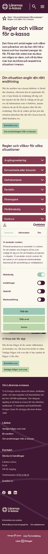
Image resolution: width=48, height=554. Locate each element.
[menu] (42, 6)
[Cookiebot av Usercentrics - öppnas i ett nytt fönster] (34, 225)
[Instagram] (9, 492)
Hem (10, 17)
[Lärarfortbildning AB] (32, 536)
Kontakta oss (10, 125)
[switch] (41, 283)
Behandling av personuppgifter (15, 525)
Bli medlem (7, 434)
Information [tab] (24, 232)
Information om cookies (12, 520)
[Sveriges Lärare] (14, 536)
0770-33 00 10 (23, 474)
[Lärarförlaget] (24, 542)
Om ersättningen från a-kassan (27, 17)
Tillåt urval (24, 319)
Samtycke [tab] (8, 232)
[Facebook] (3, 492)
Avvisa (24, 327)
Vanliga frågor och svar (15, 369)
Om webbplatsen (37, 525)
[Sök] (34, 6)
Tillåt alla (24, 311)
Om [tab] (39, 232)
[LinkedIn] (15, 492)
